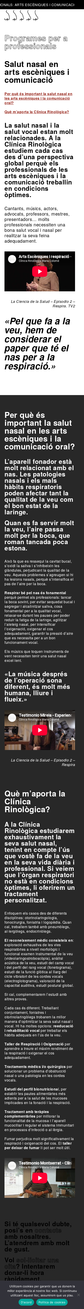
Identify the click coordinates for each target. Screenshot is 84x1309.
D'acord (26, 1302)
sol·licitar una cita (31, 1263)
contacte (48, 1230)
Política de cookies (52, 1302)
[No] (78, 1295)
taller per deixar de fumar (38, 1145)
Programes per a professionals (36, 41)
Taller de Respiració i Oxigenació (34, 1044)
